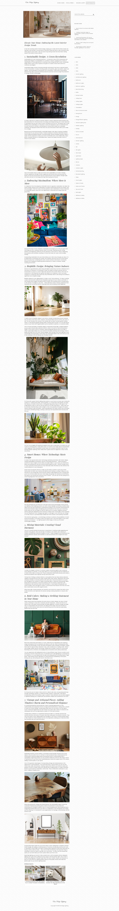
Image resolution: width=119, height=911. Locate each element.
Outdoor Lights (79, 168)
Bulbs (77, 92)
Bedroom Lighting (80, 86)
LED (76, 146)
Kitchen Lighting (80, 140)
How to (77, 134)
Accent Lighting (79, 74)
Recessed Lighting (80, 174)
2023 (77, 68)
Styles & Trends (70, 3)
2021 (77, 62)
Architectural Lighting (81, 77)
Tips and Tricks (79, 189)
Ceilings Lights (79, 104)
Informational (79, 137)
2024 (77, 71)
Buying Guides (60, 3)
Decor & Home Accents (81, 110)
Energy (77, 116)
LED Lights (78, 150)
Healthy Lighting (80, 125)
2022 (77, 65)
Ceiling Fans (79, 98)
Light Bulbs (78, 156)
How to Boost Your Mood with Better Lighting (84, 29)
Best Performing (80, 89)
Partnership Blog (80, 171)
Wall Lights (78, 192)
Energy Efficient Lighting (81, 119)
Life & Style (78, 153)
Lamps (77, 143)
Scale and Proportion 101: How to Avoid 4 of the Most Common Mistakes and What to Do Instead (84, 38)
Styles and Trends (80, 186)
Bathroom (78, 80)
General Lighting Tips (81, 122)
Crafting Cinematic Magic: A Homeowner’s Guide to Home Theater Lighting (83, 33)
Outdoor (78, 165)
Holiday (77, 128)
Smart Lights (79, 180)
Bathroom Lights (80, 83)
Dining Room (79, 113)
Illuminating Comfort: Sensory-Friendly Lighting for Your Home (82, 47)
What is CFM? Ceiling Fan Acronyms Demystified (84, 43)
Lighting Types (79, 159)
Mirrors (77, 162)
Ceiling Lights (79, 101)
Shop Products (90, 3)
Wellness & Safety (80, 3)
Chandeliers (79, 107)
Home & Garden (80, 131)
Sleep (77, 177)
